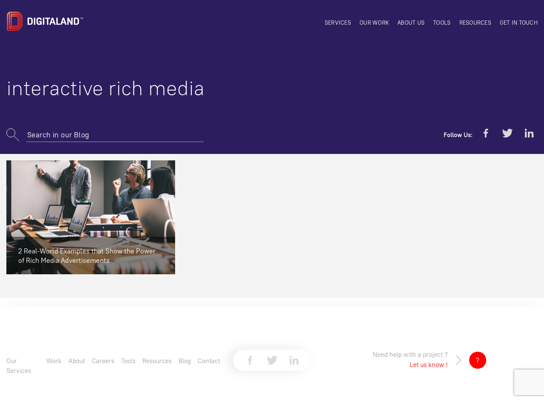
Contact (209, 361)
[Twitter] (507, 134)
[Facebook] (485, 134)
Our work (374, 22)
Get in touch (519, 22)
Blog (184, 361)
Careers (103, 361)
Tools (441, 22)
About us (411, 22)
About (76, 361)
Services (338, 22)
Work (54, 361)
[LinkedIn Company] (529, 134)
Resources (475, 22)
